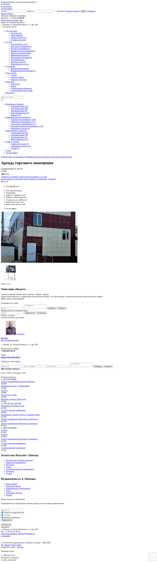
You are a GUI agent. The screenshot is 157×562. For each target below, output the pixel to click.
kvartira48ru (5, 536)
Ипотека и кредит (18, 62)
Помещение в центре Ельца (12, 406)
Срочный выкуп (18, 60)
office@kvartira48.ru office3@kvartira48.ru (18, 534)
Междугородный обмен (21, 53)
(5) (16, 115)
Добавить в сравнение (38, 179)
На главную (6, 545)
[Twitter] (5, 174)
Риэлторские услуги (19, 44)
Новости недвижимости (14, 513)
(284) (23, 120)
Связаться (20, 334)
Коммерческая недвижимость (23, 51)
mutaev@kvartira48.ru (10, 357)
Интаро (20, 547)
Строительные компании (21, 88)
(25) (19, 111)
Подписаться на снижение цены (14, 179)
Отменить (91, 11)
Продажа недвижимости (21, 46)
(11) (19, 137)
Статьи (14, 75)
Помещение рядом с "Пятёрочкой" (15, 386)
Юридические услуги (20, 64)
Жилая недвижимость (20, 68)
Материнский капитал (20, 55)
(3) (19, 139)
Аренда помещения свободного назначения (19, 419)
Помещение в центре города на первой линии (20, 415)
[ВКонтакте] (2, 174)
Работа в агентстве (18, 38)
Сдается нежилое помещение (13, 448)
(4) (20, 128)
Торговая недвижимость (62, 157)
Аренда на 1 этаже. (9, 395)
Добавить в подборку (10, 177)
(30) (21, 146)
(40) (19, 108)
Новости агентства (19, 80)
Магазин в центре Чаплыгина (13, 399)
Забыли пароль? (73, 11)
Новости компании (12, 517)
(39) (27, 126)
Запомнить (61, 11)
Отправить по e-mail (38, 177)
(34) (19, 133)
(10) (20, 113)
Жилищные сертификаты (21, 57)
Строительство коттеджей (22, 91)
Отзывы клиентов (18, 40)
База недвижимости (17, 157)
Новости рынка (17, 77)
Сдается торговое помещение (13, 410)
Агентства (15, 84)
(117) (23, 122)
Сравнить (52, 179)
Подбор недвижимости (20, 49)
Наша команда (17, 35)
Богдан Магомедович (10, 339)
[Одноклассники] (8, 174)
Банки (13, 86)
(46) (19, 106)
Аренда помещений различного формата (18, 382)
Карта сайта (16, 545)
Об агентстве (16, 33)
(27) (23, 124)
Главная (4, 157)
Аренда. (4, 390)
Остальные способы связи (12, 20)
